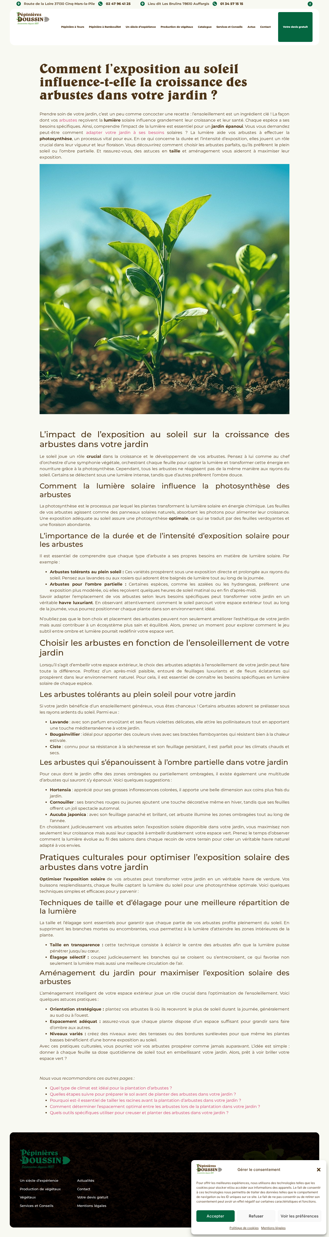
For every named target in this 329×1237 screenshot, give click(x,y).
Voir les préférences (299, 1216)
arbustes (68, 120)
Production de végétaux (177, 27)
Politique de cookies (244, 1228)
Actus (251, 27)
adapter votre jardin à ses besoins (125, 132)
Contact (265, 27)
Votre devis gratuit (295, 27)
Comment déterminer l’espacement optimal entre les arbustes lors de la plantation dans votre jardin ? (155, 1106)
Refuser (256, 1216)
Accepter (215, 1216)
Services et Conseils (229, 27)
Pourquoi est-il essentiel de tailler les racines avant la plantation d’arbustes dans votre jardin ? (145, 1100)
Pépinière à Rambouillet (105, 27)
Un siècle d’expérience (141, 27)
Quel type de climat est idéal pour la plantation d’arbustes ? (111, 1088)
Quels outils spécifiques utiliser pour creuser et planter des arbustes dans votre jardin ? (139, 1112)
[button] (318, 1169)
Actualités (85, 1181)
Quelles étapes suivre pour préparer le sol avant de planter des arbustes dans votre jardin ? (143, 1094)
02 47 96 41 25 (118, 4)
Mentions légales (273, 1228)
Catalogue (205, 27)
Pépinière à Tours (72, 27)
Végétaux (28, 1197)
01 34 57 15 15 (231, 4)
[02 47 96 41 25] (100, 4)
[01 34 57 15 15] (215, 4)
